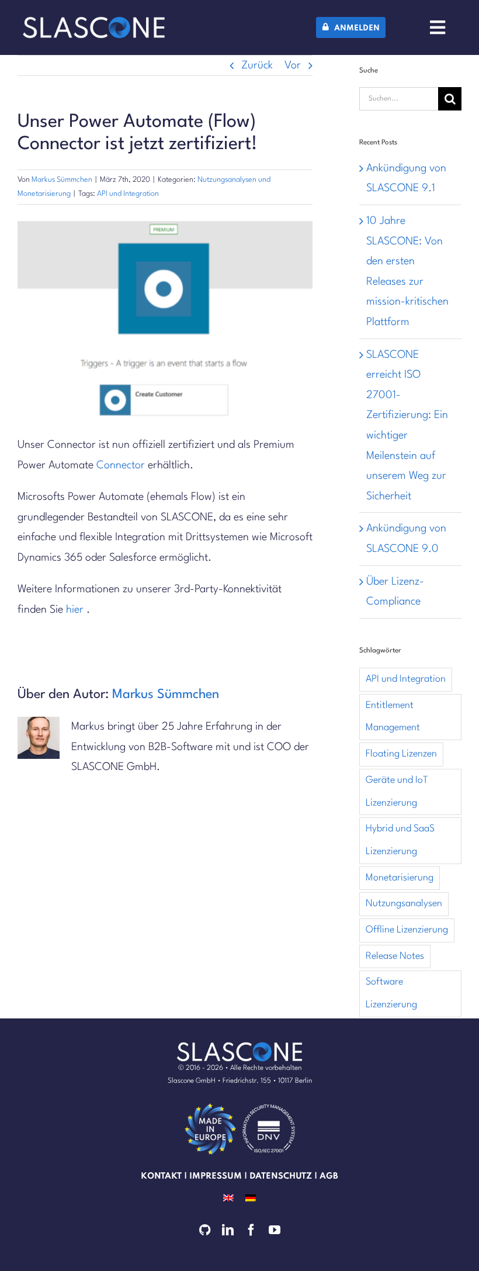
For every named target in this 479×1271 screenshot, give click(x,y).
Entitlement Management (393, 716)
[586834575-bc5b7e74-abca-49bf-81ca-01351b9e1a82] (210, 1105)
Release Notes (395, 956)
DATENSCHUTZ (280, 1176)
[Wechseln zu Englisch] (228, 1198)
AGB (329, 1176)
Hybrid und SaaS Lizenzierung (400, 840)
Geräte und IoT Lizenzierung (397, 791)
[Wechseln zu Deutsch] (250, 1198)
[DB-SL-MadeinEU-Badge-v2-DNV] (268, 1105)
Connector (120, 465)
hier (75, 610)
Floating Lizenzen (401, 754)
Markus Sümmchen (62, 180)
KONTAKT (161, 1176)
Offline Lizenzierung (407, 930)
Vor (292, 65)
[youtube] (274, 1230)
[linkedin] (228, 1230)
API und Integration (128, 194)
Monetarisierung (399, 878)
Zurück (257, 65)
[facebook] (251, 1230)
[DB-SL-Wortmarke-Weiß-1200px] (94, 22)
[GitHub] (204, 1230)
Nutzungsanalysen (404, 904)
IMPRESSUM (215, 1176)
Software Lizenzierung (391, 993)
